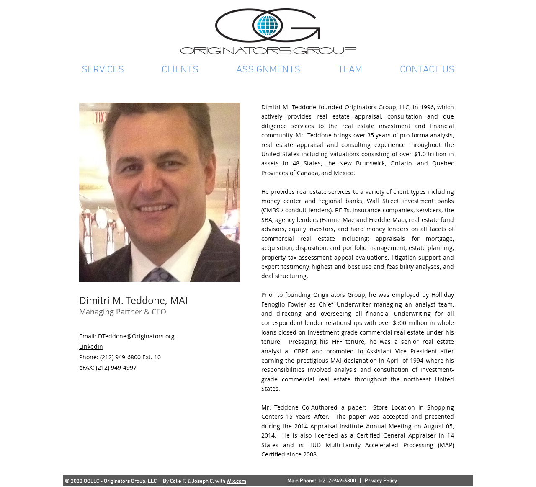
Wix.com (236, 481)
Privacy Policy (381, 481)
